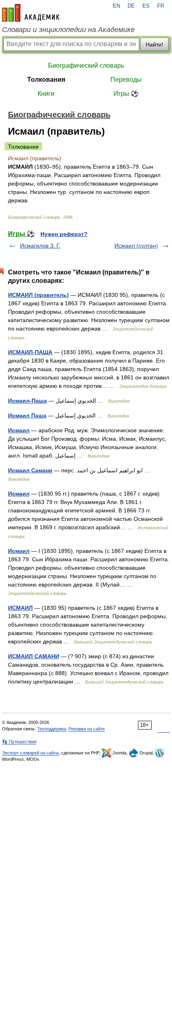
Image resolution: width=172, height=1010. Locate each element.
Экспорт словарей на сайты (30, 752)
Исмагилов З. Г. (40, 245)
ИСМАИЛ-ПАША (30, 352)
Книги (46, 93)
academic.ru (31, 13)
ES (146, 6)
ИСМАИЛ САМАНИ (33, 656)
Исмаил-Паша (27, 400)
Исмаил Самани (30, 470)
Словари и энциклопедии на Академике (68, 30)
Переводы (126, 79)
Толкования (46, 79)
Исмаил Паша (27, 415)
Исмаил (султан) (136, 245)
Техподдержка (51, 728)
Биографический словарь (86, 65)
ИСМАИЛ (20, 608)
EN (116, 6)
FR (160, 6)
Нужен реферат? (64, 234)
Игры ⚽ (126, 93)
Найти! (154, 44)
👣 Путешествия (19, 741)
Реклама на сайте (86, 728)
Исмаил (19, 430)
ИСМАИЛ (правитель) (38, 295)
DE (131, 6)
